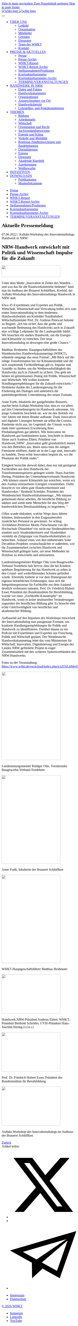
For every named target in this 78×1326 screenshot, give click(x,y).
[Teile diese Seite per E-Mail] (43, 1288)
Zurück (6, 1142)
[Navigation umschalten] (3, 15)
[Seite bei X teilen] (43, 1217)
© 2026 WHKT (12, 1306)
